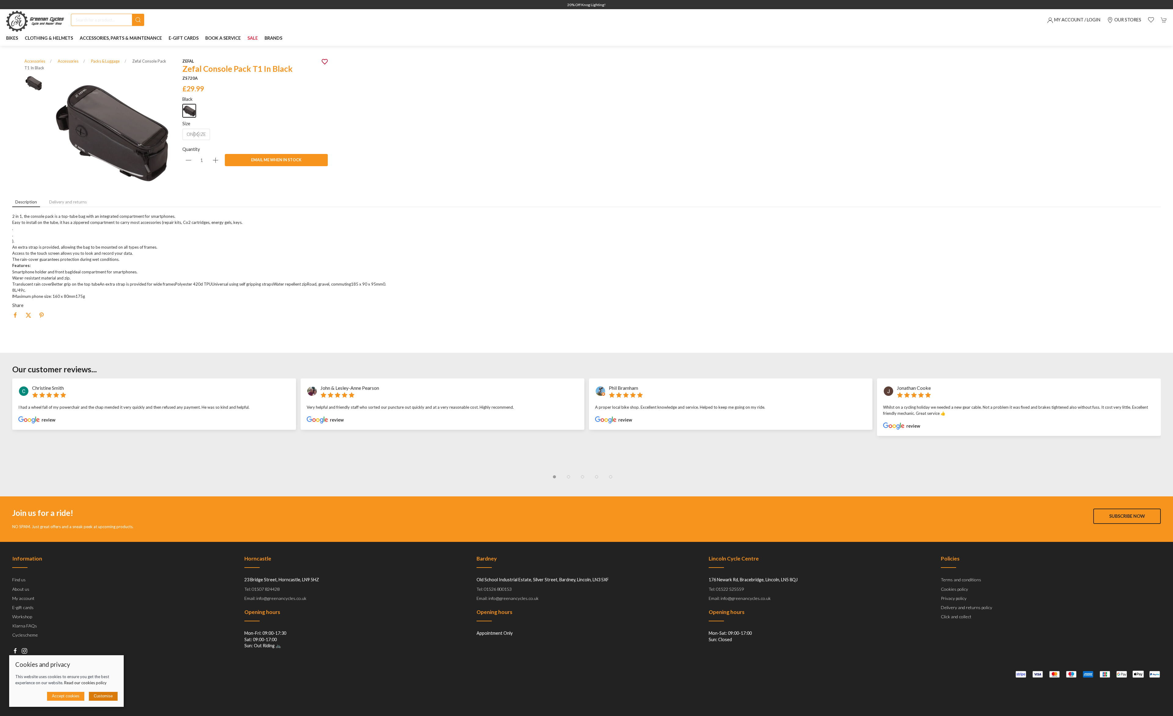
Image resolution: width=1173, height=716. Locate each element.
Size (186, 123)
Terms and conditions (961, 580)
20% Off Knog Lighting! (586, 4)
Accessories (34, 61)
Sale (252, 38)
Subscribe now (1127, 516)
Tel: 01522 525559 (726, 589)
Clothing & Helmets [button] (49, 38)
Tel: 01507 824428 (262, 589)
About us (20, 589)
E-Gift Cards (184, 38)
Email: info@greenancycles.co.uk (275, 598)
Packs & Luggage (105, 61)
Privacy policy (954, 598)
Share (18, 305)
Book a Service (223, 38)
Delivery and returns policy (966, 607)
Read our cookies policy (85, 682)
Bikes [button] (12, 38)
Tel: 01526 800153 (494, 589)
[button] (1151, 19)
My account (23, 598)
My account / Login (1077, 19)
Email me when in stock (276, 160)
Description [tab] (26, 201)
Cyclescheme (25, 635)
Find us (19, 580)
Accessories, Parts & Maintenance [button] (121, 38)
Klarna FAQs (24, 626)
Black (187, 99)
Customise (103, 696)
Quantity (191, 149)
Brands (273, 38)
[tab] (554, 476)
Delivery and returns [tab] (68, 201)
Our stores (1127, 19)
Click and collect (956, 616)
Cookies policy (954, 589)
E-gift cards (23, 607)
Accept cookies (65, 696)
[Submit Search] (138, 20)
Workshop (22, 616)
